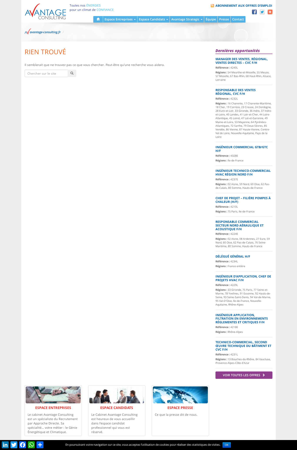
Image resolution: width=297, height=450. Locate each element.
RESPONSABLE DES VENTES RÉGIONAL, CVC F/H (235, 92)
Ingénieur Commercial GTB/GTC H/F (241, 149)
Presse (224, 19)
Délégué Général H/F (232, 256)
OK (227, 445)
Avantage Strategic (185, 19)
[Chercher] (72, 73)
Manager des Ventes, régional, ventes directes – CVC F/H (241, 61)
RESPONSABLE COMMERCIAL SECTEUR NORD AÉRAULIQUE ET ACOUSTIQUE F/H (239, 225)
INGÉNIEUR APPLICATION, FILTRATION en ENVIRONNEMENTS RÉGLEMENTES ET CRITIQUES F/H (241, 318)
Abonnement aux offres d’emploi (243, 5)
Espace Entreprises (119, 19)
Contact (238, 19)
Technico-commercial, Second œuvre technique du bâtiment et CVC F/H (243, 345)
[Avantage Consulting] (45, 11)
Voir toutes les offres (242, 375)
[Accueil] (98, 19)
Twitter (262, 12)
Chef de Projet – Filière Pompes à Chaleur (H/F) (243, 200)
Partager (270, 12)
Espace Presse (180, 407)
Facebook (254, 12)
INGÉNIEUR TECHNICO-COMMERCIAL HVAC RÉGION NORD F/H (243, 172)
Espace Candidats (152, 19)
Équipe (211, 19)
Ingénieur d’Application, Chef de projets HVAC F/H (243, 278)
